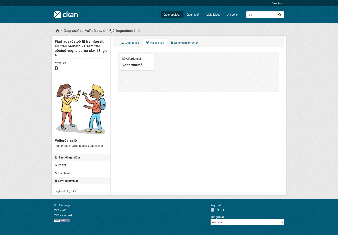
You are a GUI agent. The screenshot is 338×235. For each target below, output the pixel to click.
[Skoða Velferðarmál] (137, 62)
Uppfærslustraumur (185, 43)
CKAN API (60, 210)
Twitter (61, 165)
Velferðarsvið (95, 30)
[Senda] (280, 14)
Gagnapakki (131, 43)
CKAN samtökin (63, 215)
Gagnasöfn (193, 14)
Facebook (63, 173)
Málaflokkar (213, 14)
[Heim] (57, 30)
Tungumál (217, 217)
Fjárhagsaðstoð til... (126, 30)
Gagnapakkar (172, 14)
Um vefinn (233, 14)
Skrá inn (277, 3)
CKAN (217, 210)
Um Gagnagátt (63, 205)
